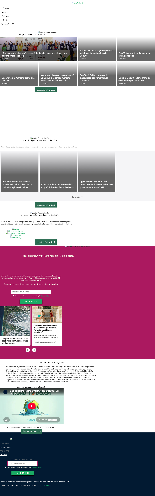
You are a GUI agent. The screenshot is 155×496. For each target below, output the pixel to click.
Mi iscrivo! (31, 301)
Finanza (6, 8)
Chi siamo (3, 455)
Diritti (5, 20)
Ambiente (5, 16)
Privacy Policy (45, 296)
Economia (5, 12)
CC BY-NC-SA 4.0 (44, 485)
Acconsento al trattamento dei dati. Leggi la (28, 296)
